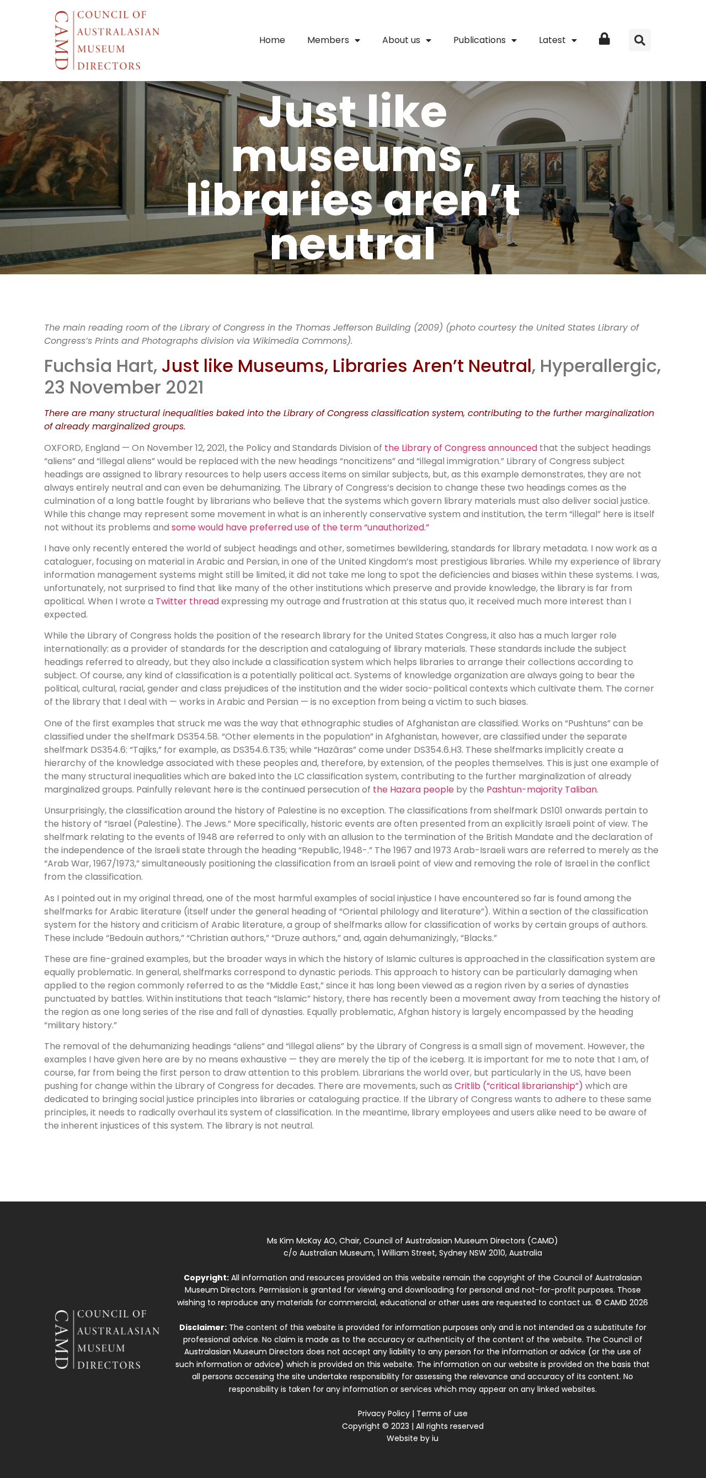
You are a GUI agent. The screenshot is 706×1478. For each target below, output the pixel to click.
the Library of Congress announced (460, 448)
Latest (552, 40)
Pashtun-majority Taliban (541, 789)
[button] (640, 40)
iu (435, 1438)
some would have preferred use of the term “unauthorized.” (300, 527)
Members (328, 40)
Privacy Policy (384, 1413)
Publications (479, 40)
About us (401, 40)
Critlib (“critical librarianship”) (519, 1086)
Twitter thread (187, 601)
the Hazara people (413, 789)
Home (272, 40)
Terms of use (442, 1413)
